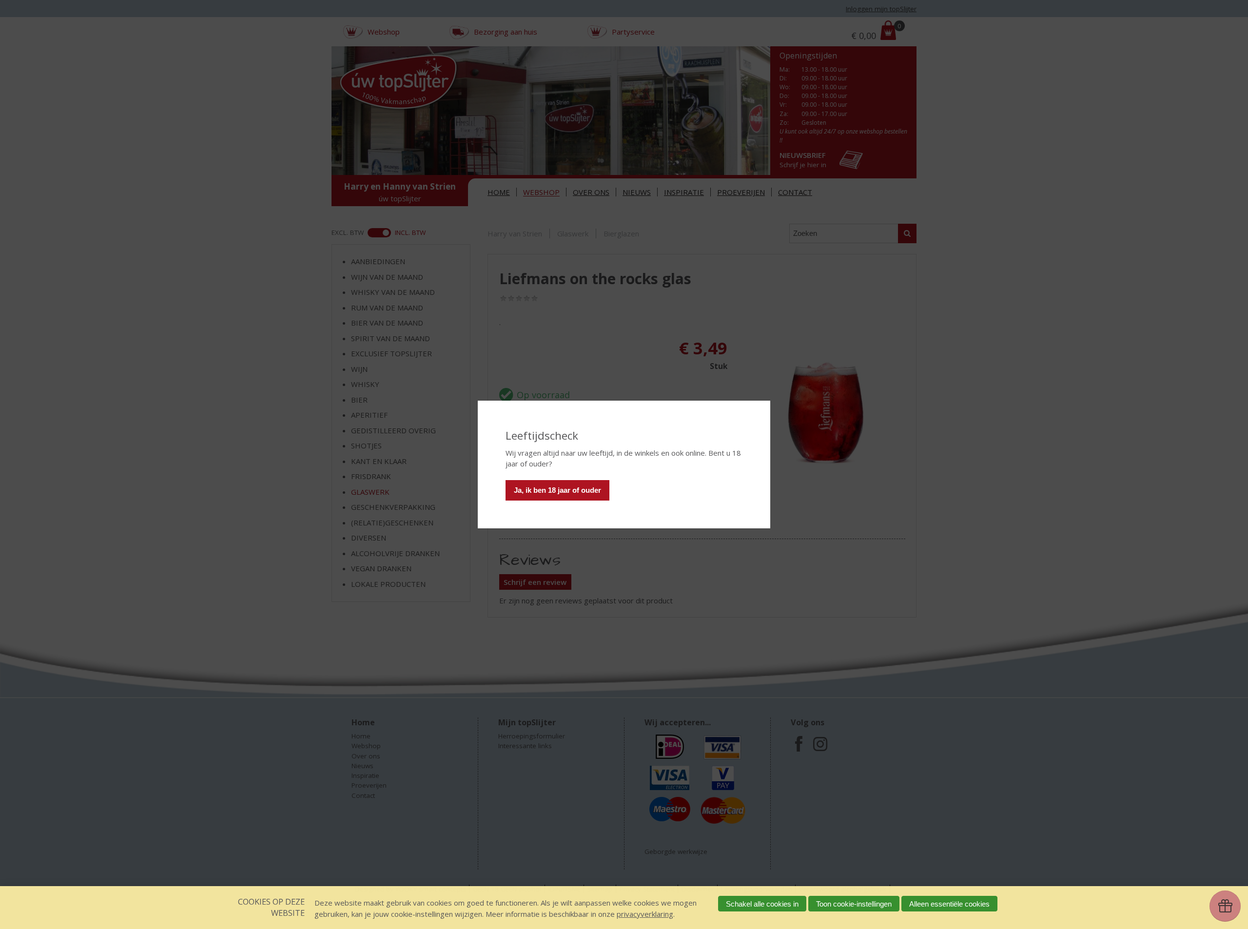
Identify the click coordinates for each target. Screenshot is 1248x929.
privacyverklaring (645, 914)
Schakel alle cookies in (762, 904)
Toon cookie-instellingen (854, 904)
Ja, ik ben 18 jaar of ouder (557, 490)
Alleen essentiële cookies (949, 904)
